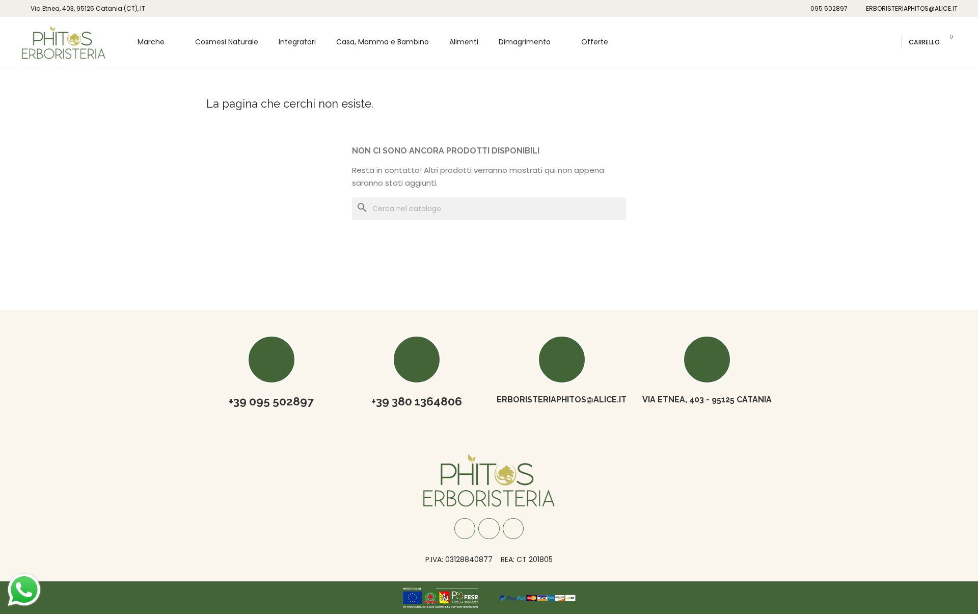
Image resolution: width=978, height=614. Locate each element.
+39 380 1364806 (416, 401)
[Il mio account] (889, 42)
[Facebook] (465, 529)
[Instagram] (489, 529)
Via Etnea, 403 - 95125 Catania (707, 399)
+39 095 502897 (271, 401)
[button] (874, 42)
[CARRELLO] (947, 42)
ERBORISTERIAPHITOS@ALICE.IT (562, 399)
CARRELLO (924, 42)
